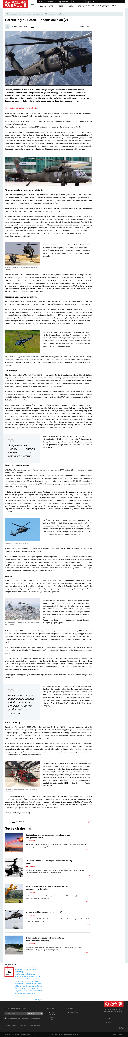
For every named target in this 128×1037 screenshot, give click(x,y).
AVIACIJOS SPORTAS (51, 5)
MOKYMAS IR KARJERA (105, 5)
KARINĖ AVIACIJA (70, 5)
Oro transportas (42, 5)
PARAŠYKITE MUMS (35, 1025)
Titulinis (12, 14)
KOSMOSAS (91, 5)
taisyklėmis (26, 1018)
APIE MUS (51, 1012)
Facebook (23, 1025)
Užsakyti (31, 1013)
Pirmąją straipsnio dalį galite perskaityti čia (21, 108)
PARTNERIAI (51, 1)
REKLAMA (78, 1)
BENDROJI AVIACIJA (61, 5)
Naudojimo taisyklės (56, 1034)
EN (41, 1)
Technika (34, 14)
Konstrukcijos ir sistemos (83, 5)
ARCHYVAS (65, 1)
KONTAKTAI (92, 1)
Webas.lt (121, 1034)
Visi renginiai (38, 1000)
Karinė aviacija (26, 14)
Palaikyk (51, 1019)
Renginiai (114, 5)
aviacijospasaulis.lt (74, 1012)
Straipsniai (18, 14)
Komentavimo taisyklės (71, 1034)
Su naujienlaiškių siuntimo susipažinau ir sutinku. (25, 1018)
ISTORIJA (98, 5)
